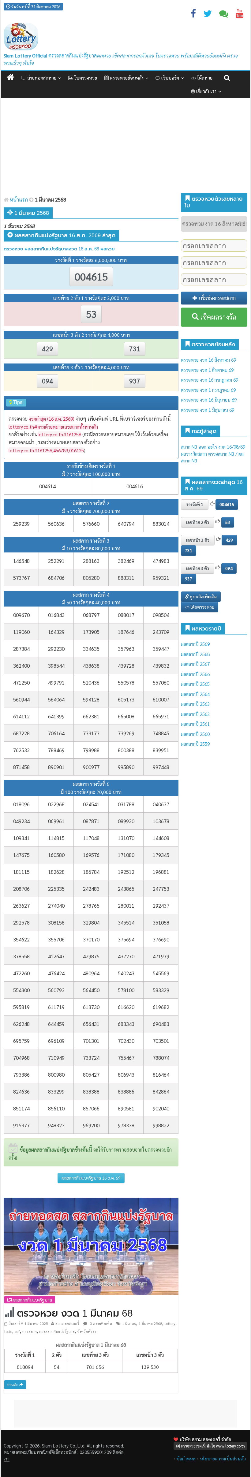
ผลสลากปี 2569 (195, 644)
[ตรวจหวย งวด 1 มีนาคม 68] (91, 1246)
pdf (17, 1331)
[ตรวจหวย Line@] (223, 15)
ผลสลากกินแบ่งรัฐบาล (32, 1299)
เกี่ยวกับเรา (205, 91)
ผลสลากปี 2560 (195, 734)
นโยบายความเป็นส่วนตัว (223, 1458)
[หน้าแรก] (10, 77)
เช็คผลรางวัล (217, 316)
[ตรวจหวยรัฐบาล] (21, 36)
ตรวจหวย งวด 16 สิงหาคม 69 (208, 360)
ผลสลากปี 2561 (195, 724)
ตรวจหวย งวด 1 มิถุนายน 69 (207, 410)
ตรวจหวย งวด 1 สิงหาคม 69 (207, 370)
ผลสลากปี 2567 (195, 664)
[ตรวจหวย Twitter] (207, 15)
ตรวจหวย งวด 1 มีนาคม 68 (75, 1313)
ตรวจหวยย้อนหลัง (126, 78)
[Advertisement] (125, 147)
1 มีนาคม (129, 1323)
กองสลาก (29, 1331)
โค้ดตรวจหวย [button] (201, 607)
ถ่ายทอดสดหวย (41, 78)
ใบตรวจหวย (85, 78)
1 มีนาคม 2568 (150, 1323)
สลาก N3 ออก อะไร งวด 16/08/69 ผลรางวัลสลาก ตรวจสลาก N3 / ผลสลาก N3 (213, 453)
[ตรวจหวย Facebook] (193, 15)
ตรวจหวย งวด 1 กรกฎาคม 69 (208, 390)
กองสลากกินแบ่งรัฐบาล (57, 1331)
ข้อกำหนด (186, 1458)
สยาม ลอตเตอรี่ (67, 1323)
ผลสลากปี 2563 (195, 704)
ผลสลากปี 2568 (195, 654)
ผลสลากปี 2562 (195, 714)
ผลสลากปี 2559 (195, 744)
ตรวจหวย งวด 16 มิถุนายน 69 (209, 400)
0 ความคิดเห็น (100, 1323)
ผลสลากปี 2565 (195, 684)
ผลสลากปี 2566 (195, 674)
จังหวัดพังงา (86, 1331)
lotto (8, 1331)
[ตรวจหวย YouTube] (239, 15)
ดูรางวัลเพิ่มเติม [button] (203, 596)
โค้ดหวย (204, 78)
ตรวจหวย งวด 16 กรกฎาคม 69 (209, 380)
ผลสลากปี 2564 (195, 694)
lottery (170, 1323)
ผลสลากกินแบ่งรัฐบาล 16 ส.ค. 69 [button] (91, 1177)
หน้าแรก (18, 199)
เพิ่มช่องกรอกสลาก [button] (216, 298)
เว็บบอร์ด (169, 78)
